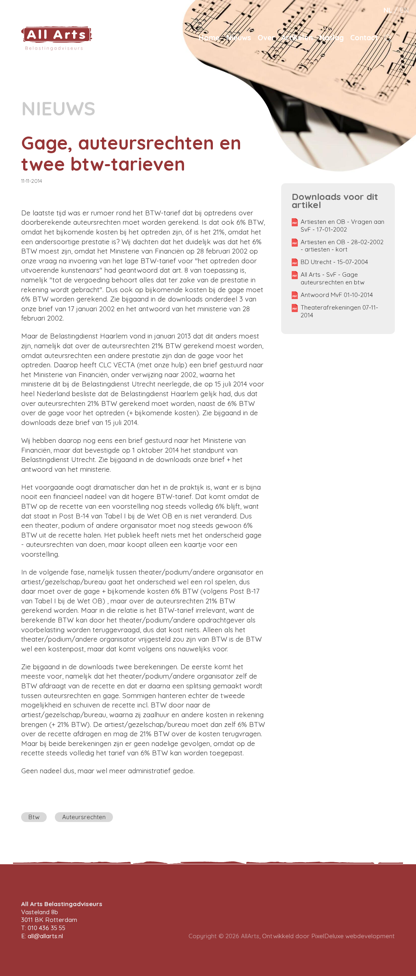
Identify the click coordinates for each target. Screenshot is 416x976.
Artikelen (297, 37)
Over (266, 37)
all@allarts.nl (45, 936)
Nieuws (238, 37)
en (404, 10)
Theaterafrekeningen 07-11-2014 (339, 311)
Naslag (331, 37)
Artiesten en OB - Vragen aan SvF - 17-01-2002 (342, 225)
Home (209, 37)
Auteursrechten (84, 817)
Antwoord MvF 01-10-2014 (337, 295)
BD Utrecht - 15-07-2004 (334, 262)
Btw (33, 817)
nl (388, 10)
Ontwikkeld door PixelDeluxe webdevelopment (328, 936)
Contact (364, 37)
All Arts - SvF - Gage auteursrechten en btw (332, 278)
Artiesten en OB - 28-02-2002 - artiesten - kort (342, 246)
